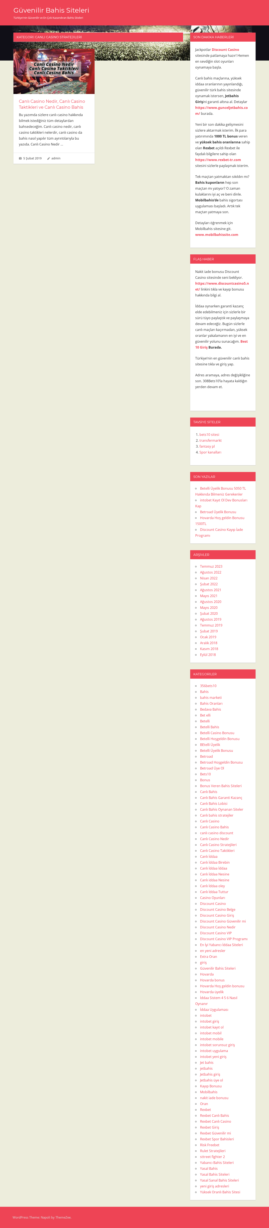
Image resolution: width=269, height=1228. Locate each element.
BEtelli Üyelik (210, 744)
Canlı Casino (209, 821)
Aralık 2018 (208, 643)
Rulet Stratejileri (212, 1151)
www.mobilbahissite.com (216, 234)
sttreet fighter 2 (212, 1156)
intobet (206, 1015)
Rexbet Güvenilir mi (215, 1133)
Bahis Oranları (211, 703)
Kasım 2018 (209, 648)
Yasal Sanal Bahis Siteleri (219, 1180)
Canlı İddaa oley (212, 886)
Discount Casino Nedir (218, 927)
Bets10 (205, 774)
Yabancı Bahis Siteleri (217, 1162)
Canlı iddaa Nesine (214, 880)
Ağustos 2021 (210, 590)
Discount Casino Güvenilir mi (223, 921)
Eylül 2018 (208, 654)
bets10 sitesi (209, 434)
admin (56, 158)
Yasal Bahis (209, 1168)
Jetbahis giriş (210, 1074)
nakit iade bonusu (214, 1098)
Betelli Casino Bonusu (217, 733)
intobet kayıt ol (212, 1027)
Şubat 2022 (209, 584)
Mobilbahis (209, 1092)
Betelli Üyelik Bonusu (216, 750)
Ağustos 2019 (210, 619)
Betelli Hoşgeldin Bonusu (220, 738)
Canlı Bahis (208, 791)
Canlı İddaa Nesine (214, 874)
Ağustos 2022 (210, 572)
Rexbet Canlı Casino (215, 1121)
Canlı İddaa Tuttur (214, 892)
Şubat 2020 (209, 613)
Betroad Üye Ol (212, 768)
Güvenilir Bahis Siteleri (51, 10)
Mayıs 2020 (209, 607)
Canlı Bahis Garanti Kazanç (221, 797)
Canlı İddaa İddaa (213, 868)
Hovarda (207, 974)
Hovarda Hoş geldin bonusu (222, 986)
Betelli (205, 721)
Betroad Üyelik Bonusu (218, 512)
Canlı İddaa (209, 856)
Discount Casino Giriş (217, 915)
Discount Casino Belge (217, 909)
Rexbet (205, 1109)
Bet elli (205, 715)
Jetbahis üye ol (211, 1080)
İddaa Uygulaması (214, 1009)
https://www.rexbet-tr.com (218, 159)
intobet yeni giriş (213, 1056)
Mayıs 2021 (209, 596)
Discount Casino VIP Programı (224, 939)
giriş (203, 962)
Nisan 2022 (209, 578)
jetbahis (206, 1068)
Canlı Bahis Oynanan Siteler (221, 809)
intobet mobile (211, 1039)
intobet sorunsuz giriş (217, 1045)
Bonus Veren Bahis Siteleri (221, 786)
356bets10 (208, 685)
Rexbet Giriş (209, 1127)
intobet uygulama (214, 1050)
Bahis (204, 691)
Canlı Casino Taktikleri (217, 850)
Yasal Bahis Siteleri (214, 1174)
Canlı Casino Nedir (214, 839)
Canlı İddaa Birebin (215, 862)
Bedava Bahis (210, 709)
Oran (204, 1103)
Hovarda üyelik (212, 992)
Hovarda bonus (212, 980)
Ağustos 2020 (210, 601)
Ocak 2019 (208, 637)
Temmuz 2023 (211, 566)
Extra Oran (208, 956)
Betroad (206, 756)
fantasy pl (207, 446)
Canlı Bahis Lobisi (213, 803)
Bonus (205, 780)
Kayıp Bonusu (211, 1086)
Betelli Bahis (209, 727)
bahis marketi (211, 697)
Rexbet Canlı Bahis (214, 1115)
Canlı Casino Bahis (214, 827)
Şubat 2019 (209, 631)
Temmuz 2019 (211, 625)
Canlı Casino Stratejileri (218, 844)
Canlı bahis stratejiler (216, 815)
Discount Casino (213, 903)
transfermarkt (210, 440)
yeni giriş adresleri (214, 1186)
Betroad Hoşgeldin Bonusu (221, 762)
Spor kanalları (210, 452)
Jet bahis (207, 1062)
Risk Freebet (209, 1145)
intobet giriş (209, 1021)
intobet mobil (211, 1033)
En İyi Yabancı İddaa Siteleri (221, 944)
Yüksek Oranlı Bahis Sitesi (220, 1192)
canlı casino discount (216, 833)
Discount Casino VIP (216, 933)
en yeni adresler (212, 950)
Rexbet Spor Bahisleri (217, 1139)
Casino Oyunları (212, 897)
